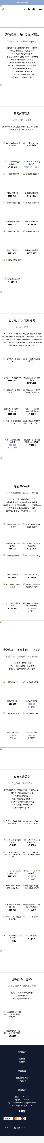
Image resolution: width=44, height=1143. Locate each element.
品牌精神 (22, 1062)
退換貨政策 (22, 1081)
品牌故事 (22, 1059)
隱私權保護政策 (22, 1078)
